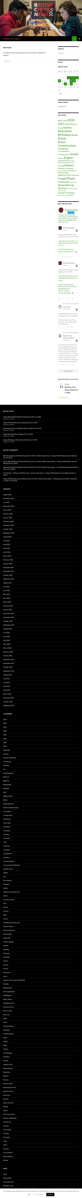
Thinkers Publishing (66, 193)
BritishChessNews (69, 228)
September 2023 (8, 506)
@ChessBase (72, 286)
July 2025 (6, 502)
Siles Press (6, 1095)
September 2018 (8, 705)
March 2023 (7, 510)
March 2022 (7, 556)
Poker (5, 1045)
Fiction (5, 907)
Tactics (64, 190)
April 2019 (6, 690)
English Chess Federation (11, 892)
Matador (6, 984)
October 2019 (7, 667)
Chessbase (6, 830)
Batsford (6, 777)
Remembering (66, 184)
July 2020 (6, 633)
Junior (5, 976)
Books (74, 135)
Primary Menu (79, 38)
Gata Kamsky (7, 934)
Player (71, 178)
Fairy (5, 903)
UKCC (71, 195)
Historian (6, 957)
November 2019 (8, 663)
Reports (5, 1076)
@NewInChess (63, 286)
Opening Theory (64, 175)
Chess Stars (7, 823)
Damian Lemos (8, 869)
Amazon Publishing (9, 758)
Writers (5, 1160)
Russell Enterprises (72, 188)
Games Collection (9, 930)
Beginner (6, 781)
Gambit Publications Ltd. (66, 162)
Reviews (62, 188)
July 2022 (6, 540)
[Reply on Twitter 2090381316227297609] (59, 298)
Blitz (4, 792)
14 (71, 81)
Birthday (6, 788)
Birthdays (64, 135)
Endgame (61, 158)
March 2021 (7, 602)
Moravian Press (8, 1007)
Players (5, 1041)
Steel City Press (8, 1103)
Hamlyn (5, 945)
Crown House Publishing (11, 865)
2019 (65, 120)
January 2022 (7, 563)
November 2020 (8, 617)
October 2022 (7, 529)
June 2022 (6, 544)
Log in (5, 1174)
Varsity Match (7, 1152)
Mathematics (7, 988)
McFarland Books (63, 170)
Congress (6, 857)
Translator (6, 1137)
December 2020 (8, 613)
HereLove (6, 953)
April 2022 (6, 552)
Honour (5, 965)
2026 (76, 124)
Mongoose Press (8, 1003)
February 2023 (8, 514)
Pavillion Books (8, 1034)
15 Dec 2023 (66, 340)
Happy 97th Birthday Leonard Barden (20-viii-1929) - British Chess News (27, 479)
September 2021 (8, 579)
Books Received (8, 804)
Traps (5, 1141)
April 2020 (6, 644)
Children (6, 834)
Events (5, 896)
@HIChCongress (63, 291)
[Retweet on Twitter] (63, 303)
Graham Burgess (8, 942)
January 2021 (7, 610)
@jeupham (61, 251)
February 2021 (8, 606)
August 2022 (7, 537)
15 (74, 81)
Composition (7, 853)
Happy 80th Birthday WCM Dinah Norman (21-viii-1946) (22, 417)
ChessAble (6, 827)
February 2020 (8, 652)
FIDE (5, 915)
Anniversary (7, 761)
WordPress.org (8, 1186)
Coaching (6, 846)
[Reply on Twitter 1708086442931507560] (59, 327)
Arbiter (60, 128)
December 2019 (8, 659)
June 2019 (6, 682)
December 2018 (8, 698)
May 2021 (6, 594)
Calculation (7, 811)
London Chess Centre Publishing (14, 980)
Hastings (61, 166)
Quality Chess (73, 182)
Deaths (74, 154)
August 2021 (7, 583)
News (5, 1018)
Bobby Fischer (8, 796)
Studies (60, 190)
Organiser (75, 175)
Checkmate (7, 819)
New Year (6, 1014)
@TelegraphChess (64, 288)
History (69, 165)
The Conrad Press (9, 1114)
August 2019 (7, 675)
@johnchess (70, 249)
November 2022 (8, 525)
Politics (5, 1049)
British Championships (10, 807)
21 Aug (65, 230)
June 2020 (6, 636)
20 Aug (65, 265)
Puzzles (5, 1060)
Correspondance (63, 151)
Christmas (6, 838)
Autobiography (8, 773)
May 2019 (6, 686)
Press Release (7, 1053)
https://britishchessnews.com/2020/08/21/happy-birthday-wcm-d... (68, 243)
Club (4, 842)
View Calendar (63, 397)
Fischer (72, 160)
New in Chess (63, 173)
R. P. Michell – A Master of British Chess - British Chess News (23, 473)
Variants (6, 1149)
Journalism (70, 168)
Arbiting (6, 765)
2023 (72, 124)
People (62, 178)
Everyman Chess (64, 160)
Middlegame (72, 170)
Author (67, 127)
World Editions (8, 1156)
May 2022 (6, 548)
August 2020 (7, 629)
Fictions (6, 911)
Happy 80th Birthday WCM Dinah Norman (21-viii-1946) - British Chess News (29, 461)
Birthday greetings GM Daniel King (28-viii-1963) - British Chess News (26, 456)
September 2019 (8, 671)
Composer (63, 148)
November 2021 (8, 571)
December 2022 (8, 521)
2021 (61, 124)
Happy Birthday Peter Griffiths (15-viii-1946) (18, 434)
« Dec (60, 93)
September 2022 (8, 533)
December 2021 (8, 567)
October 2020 (7, 621)
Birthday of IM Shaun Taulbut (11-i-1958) (72, 390)
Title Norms (7, 1122)
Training (66, 195)
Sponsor (6, 1099)
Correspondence (63, 154)
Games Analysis (8, 926)
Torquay (6, 1126)
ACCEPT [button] (50, 1194)
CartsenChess (7, 815)
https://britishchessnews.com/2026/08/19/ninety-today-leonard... (68, 278)
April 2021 (6, 598)
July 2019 (6, 679)
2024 (5, 738)
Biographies (65, 131)
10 (59, 81)
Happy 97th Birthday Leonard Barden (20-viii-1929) (20, 423)
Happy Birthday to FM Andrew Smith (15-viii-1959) (20, 440)
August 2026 (7, 494)
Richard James (8, 1083)
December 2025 (8, 498)
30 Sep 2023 (66, 309)
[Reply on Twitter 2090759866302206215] (59, 257)
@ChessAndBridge (64, 293)
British (62, 138)
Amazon (6, 754)
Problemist (63, 181)
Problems (6, 1057)
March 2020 (7, 648)
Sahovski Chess (8, 1091)
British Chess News (11, 38)
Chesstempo (62, 106)
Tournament (61, 195)
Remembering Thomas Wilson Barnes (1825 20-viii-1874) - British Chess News (29, 467)
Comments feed (8, 1182)
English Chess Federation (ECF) (68, 337)
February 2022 (8, 560)
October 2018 (7, 702)
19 (65, 84)
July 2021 (6, 586)
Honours (61, 168)
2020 (71, 120)
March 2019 (7, 694)
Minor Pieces (7, 999)
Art (4, 769)
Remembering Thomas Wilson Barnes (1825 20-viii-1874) (22, 428)
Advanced (6, 750)
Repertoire (6, 1072)
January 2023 (7, 517)
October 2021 (7, 575)
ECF (4, 876)
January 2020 (7, 656)
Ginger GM (6, 938)
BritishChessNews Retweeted (73, 303)
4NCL (60, 120)
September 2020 (8, 625)
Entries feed (7, 1178)
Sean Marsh (67, 307)
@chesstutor (70, 251)
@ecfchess (61, 249)
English (68, 157)
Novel (5, 1022)
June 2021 (6, 590)
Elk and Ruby (7, 880)
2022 (67, 124)
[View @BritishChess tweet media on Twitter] (76, 251)
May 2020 (6, 640)
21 (71, 84)
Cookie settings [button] (38, 1194)
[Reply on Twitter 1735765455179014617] (59, 364)
